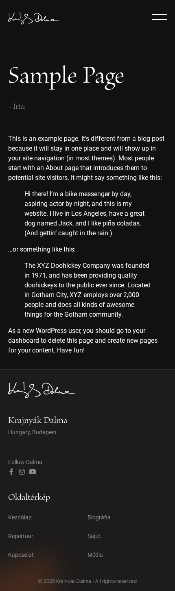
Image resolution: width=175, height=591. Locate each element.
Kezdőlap (20, 517)
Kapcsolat (21, 555)
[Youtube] (32, 471)
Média (95, 555)
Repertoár (20, 536)
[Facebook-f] (11, 471)
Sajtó (94, 536)
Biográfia (99, 517)
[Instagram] (22, 471)
